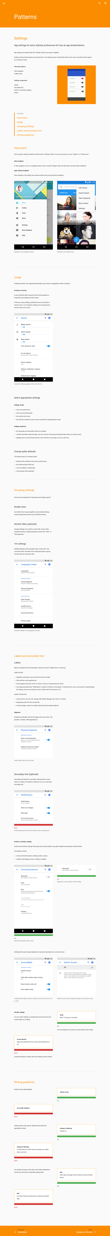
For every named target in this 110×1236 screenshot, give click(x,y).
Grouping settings (25, 126)
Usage (20, 122)
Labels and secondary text (29, 130)
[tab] (3, 3)
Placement (22, 118)
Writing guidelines (25, 135)
